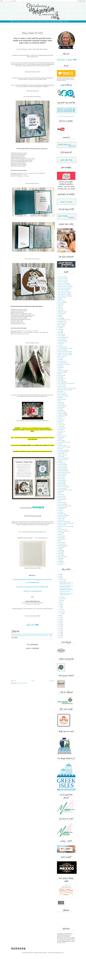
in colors (60, 426)
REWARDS (46, 21)
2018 (59, 624)
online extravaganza (62, 470)
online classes (61, 467)
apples (59, 305)
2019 (59, 623)
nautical (60, 448)
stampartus (60, 520)
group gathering (61, 405)
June (60, 604)
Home (33, 680)
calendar (60, 329)
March (61, 609)
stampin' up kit (61, 524)
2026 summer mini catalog (64, 296)
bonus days (60, 326)
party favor (60, 478)
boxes (59, 327)
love (59, 439)
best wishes (60, 313)
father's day (60, 375)
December (61, 579)
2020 (59, 621)
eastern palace (61, 361)
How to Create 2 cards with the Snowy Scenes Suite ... (66, 594)
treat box (60, 552)
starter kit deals (61, 529)
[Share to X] (14, 637)
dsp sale (60, 358)
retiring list (60, 496)
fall (58, 373)
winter (59, 564)
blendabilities (61, 321)
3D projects (60, 297)
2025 (59, 576)
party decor (60, 477)
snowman (60, 509)
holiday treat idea (62, 415)
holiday (26, 635)
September (62, 598)
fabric (59, 369)
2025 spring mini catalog (63, 292)
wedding (60, 561)
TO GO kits (60, 547)
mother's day (61, 445)
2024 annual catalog (30, 634)
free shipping (61, 378)
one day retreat (61, 459)
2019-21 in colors (62, 278)
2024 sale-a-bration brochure (64, 286)
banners (60, 308)
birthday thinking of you (63, 319)
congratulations (61, 340)
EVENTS (24, 21)
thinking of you (61, 545)
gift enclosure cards (62, 396)
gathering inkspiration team (64, 389)
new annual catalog (62, 450)
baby (59, 307)
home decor (60, 416)
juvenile (60, 432)
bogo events (60, 324)
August (61, 600)
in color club (61, 424)
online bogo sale (61, 464)
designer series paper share (64, 354)
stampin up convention (63, 521)
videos (46, 635)
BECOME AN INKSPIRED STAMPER (59, 21)
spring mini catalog (62, 515)
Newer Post (13, 680)
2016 (59, 628)
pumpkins (60, 491)
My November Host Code (64, 591)
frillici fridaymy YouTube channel (65, 383)
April (60, 607)
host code (60, 420)
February (61, 611)
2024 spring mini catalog (63, 288)
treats (59, 553)
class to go (60, 335)
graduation (60, 404)
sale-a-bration (61, 504)
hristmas (60, 423)
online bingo (61, 462)
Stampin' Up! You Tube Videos (64, 526)
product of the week (62, 486)
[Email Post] (50, 635)
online (59, 461)
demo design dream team (64, 351)
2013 (59, 633)
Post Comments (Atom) (22, 683)
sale (59, 501)
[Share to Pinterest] (17, 637)
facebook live (16, 635)
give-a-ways (60, 399)
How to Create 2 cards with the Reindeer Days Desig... (66, 586)
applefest (60, 304)
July (60, 602)
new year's (60, 453)
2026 (59, 574)
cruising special (61, 346)
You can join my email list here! (32, 604)
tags (59, 540)
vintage (59, 559)
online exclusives (62, 469)
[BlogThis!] (13, 637)
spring (59, 512)
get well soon (61, 393)
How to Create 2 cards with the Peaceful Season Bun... (66, 583)
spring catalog (61, 513)
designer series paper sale (64, 353)
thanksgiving (61, 544)
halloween (60, 407)
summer (60, 532)
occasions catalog (62, 458)
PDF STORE (18, 21)
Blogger (62, 952)
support (60, 534)
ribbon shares (61, 499)
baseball (60, 310)
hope (59, 418)
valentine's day (61, 556)
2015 (59, 630)
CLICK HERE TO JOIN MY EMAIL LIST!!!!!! (66, 116)
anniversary (60, 300)
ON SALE (33, 21)
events (59, 366)
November (61, 581)
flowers (59, 377)
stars (59, 528)
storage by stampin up (63, 531)
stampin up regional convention (65, 523)
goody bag (60, 402)
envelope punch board (63, 364)
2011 (59, 637)
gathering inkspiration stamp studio (17, 24)
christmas (46, 634)
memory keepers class (63, 442)
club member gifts (62, 337)
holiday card (30, 635)
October (61, 597)
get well (59, 391)
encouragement (61, 362)
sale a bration (61, 502)
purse (59, 493)
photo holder (61, 482)
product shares (61, 488)
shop (33, 24)
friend (59, 380)
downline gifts (61, 356)
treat (59, 548)
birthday (60, 318)
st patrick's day (61, 517)
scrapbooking (61, 507)
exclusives (60, 367)
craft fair (60, 343)
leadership (60, 437)
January (61, 613)
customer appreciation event (64, 348)
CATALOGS (40, 21)
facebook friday (61, 370)
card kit (59, 331)
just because (61, 431)
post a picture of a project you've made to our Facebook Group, (32, 586)
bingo (59, 315)
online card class (62, 466)
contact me (28, 24)
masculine (60, 440)
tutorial (43, 635)
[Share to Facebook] (15, 637)
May (60, 606)
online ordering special (63, 472)
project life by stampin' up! (64, 490)
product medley (61, 485)
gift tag (59, 397)
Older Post (51, 680)
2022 (59, 617)
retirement (60, 494)
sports (59, 510)
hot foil (59, 421)
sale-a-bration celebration (64, 505)
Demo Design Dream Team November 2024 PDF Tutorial (66, 589)
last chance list (61, 435)
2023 (59, 615)
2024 (59, 577)
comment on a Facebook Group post (32, 591)
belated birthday (62, 311)
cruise (59, 345)
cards (59, 332)
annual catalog (61, 302)
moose (59, 443)
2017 (59, 626)
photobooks (60, 483)
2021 (59, 619)
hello (59, 408)
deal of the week (61, 350)
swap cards (60, 536)
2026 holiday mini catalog (63, 294)
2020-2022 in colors (62, 280)
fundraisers (60, 386)
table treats (60, 539)
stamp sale (60, 518)
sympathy (60, 537)
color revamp (61, 338)
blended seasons (62, 323)
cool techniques (61, 342)
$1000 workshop (61, 276)
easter (59, 359)
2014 (59, 632)
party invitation (61, 480)
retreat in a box (61, 497)
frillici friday (22, 635)
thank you (60, 542)
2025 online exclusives (63, 291)
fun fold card (61, 385)
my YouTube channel (37, 635)
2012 (59, 635)
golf (59, 400)
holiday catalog (61, 413)
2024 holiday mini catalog (39, 634)
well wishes (60, 563)
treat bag (60, 550)
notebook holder (61, 455)
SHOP (28, 21)
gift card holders (61, 394)
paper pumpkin (61, 474)
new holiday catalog (62, 451)
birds (59, 316)
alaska (59, 299)
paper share (60, 475)
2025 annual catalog (62, 289)
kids (59, 434)
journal (59, 429)
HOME (12, 21)
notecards (60, 456)
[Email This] (12, 637)
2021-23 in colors (62, 281)
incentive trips (61, 428)
